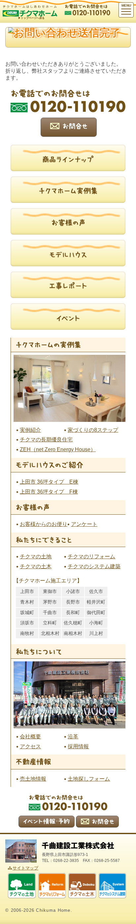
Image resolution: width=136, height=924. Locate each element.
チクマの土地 (35, 556)
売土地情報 (33, 779)
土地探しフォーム (89, 779)
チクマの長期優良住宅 (46, 439)
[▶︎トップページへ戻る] (30, 8)
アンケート (84, 524)
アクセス (30, 746)
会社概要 (30, 736)
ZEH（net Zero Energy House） (58, 449)
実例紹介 (30, 430)
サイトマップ (25, 868)
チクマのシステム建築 (94, 566)
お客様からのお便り (43, 524)
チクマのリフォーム (91, 556)
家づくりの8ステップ (93, 430)
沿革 (73, 736)
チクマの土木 (35, 566)
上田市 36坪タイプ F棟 (49, 492)
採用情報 (78, 746)
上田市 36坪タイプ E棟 (49, 482)
